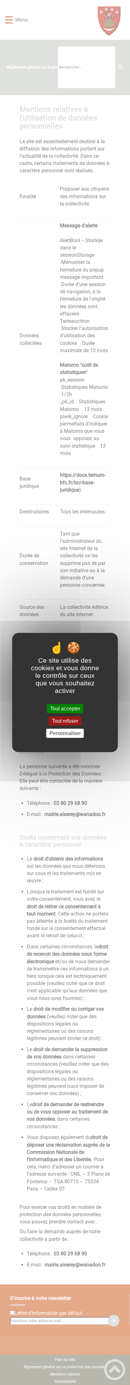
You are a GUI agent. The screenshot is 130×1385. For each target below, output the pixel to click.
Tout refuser (65, 721)
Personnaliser (65, 733)
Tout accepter (65, 708)
